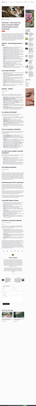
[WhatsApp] (18, 251)
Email (3, 291)
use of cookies (20, 405)
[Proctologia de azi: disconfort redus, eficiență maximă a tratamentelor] (26, 56)
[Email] (22, 251)
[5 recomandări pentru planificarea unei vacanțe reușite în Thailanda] (7, 315)
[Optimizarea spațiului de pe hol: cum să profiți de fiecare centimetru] (26, 43)
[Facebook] (4, 251)
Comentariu (4, 295)
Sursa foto (3, 92)
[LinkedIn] (15, 251)
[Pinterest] (11, 251)
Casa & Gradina (29, 21)
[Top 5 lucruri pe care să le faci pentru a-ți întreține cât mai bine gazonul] (26, 38)
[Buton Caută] (33, 7)
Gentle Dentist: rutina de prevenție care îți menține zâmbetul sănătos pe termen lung (31, 67)
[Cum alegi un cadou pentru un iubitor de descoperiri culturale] (19, 315)
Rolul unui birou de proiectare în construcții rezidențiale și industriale (31, 61)
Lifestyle (26, 84)
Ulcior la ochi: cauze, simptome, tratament (30, 102)
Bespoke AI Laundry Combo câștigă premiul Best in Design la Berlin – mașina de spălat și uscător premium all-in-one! (31, 50)
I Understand (25, 405)
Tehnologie (27, 86)
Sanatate (26, 85)
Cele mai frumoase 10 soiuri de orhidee (30, 24)
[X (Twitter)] (7, 251)
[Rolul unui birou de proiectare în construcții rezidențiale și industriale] (26, 61)
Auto (26, 82)
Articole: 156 (13, 273)
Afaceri (26, 81)
